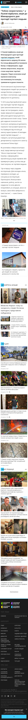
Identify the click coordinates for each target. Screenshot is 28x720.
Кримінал (4, 628)
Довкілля (4, 636)
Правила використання (19, 672)
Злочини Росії (5, 654)
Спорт (3, 658)
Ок (14, 716)
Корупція (18, 625)
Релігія (17, 651)
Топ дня (17, 661)
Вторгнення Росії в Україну (21, 616)
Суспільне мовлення (4, 672)
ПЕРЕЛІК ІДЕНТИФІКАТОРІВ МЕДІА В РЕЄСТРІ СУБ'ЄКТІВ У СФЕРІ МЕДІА (20, 683)
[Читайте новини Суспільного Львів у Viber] (11, 696)
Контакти (4, 669)
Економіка (4, 631)
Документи (18, 676)
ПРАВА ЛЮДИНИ (5, 7)
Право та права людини (16, 7)
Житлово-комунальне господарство (5, 640)
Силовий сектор (6, 648)
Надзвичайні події (21, 633)
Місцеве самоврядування (20, 645)
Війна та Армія (19, 658)
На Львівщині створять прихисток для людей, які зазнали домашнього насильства (13, 272)
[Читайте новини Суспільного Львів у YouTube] (8, 696)
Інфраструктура (20, 639)
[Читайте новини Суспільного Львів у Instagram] (5, 696)
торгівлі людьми (7, 57)
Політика (4, 651)
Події (2, 625)
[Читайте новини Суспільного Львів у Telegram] (14, 696)
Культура (18, 628)
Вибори (3, 633)
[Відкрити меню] (26, 2)
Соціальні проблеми (18, 654)
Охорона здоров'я (20, 636)
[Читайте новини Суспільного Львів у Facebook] (2, 696)
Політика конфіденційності (7, 676)
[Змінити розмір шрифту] (25, 27)
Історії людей (19, 648)
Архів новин (18, 669)
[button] (2, 208)
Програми (4, 680)
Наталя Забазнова (9, 23)
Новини (3, 616)
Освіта (17, 631)
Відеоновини (5, 661)
